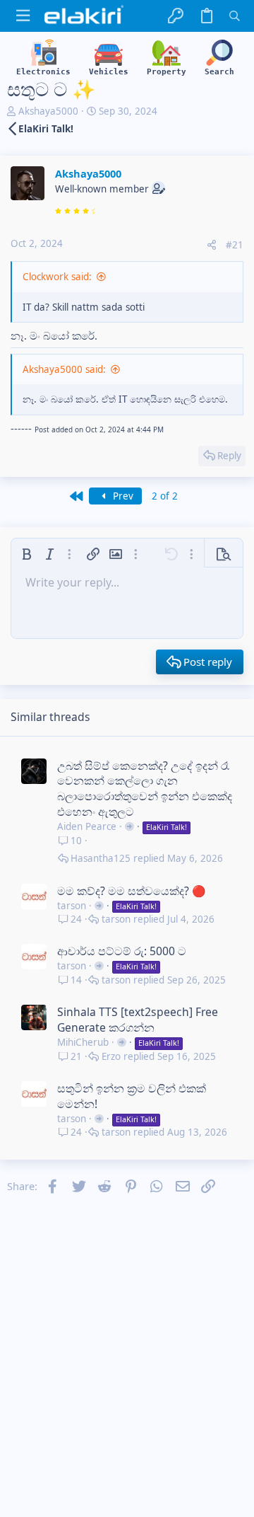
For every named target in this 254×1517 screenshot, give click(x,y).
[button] (23, 16)
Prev (121, 496)
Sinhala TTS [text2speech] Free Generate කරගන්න (137, 1019)
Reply (229, 455)
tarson (71, 905)
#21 (234, 244)
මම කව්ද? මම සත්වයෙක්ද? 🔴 (131, 891)
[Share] (211, 245)
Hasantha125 (101, 858)
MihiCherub (83, 1042)
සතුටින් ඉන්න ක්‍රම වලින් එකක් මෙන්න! (131, 1096)
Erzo (111, 1056)
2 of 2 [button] (165, 496)
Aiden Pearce (86, 826)
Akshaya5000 (48, 111)
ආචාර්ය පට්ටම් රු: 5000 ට (121, 951)
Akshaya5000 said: (64, 369)
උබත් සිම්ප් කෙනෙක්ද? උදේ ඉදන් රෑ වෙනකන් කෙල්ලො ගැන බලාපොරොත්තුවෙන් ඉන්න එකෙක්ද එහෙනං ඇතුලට (144, 789)
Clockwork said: (57, 276)
